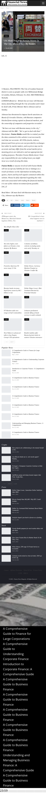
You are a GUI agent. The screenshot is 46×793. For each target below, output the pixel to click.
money (22, 200)
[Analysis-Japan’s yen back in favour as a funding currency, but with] (6, 520)
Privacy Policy (37, 570)
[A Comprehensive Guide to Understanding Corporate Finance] (6, 362)
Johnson (17, 200)
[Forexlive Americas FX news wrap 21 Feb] (13, 257)
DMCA (25, 573)
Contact (6, 570)
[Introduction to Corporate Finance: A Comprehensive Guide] (6, 371)
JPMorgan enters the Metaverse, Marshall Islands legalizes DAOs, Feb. (11, 218)
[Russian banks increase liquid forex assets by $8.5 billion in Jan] (13, 280)
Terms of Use (28, 570)
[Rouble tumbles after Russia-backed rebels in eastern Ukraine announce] (33, 324)
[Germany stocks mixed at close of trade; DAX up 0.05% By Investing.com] (6, 558)
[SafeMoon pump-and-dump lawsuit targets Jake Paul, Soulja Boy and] (6, 477)
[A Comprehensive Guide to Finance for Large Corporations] (6, 353)
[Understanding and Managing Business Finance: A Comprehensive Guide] (6, 425)
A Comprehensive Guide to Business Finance (25, 378)
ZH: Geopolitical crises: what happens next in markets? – (36, 218)
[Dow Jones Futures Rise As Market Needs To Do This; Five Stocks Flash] (6, 540)
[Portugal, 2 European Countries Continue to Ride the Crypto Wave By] (6, 468)
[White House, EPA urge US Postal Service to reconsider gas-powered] (6, 549)
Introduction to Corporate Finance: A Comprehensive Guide (18, 669)
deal (11, 200)
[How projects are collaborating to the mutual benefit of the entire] (6, 450)
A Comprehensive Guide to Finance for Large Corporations (17, 634)
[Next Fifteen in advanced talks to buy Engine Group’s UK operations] (13, 324)
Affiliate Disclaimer (16, 570)
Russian (34, 200)
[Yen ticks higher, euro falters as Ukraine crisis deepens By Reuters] (13, 235)
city (7, 200)
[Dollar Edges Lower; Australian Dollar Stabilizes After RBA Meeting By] (6, 492)
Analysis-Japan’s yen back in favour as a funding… (27, 517)
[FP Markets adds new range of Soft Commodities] (13, 302)
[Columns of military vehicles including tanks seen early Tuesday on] (33, 235)
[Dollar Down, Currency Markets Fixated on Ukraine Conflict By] (33, 257)
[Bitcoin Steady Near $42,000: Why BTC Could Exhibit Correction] (6, 501)
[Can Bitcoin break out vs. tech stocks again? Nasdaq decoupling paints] (6, 459)
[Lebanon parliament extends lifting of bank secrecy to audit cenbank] (33, 302)
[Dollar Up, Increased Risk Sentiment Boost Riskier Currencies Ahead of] (6, 511)
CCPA (20, 573)
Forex (6, 36)
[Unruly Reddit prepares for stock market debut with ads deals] (6, 531)
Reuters (28, 200)
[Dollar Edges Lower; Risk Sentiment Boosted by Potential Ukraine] (33, 280)
